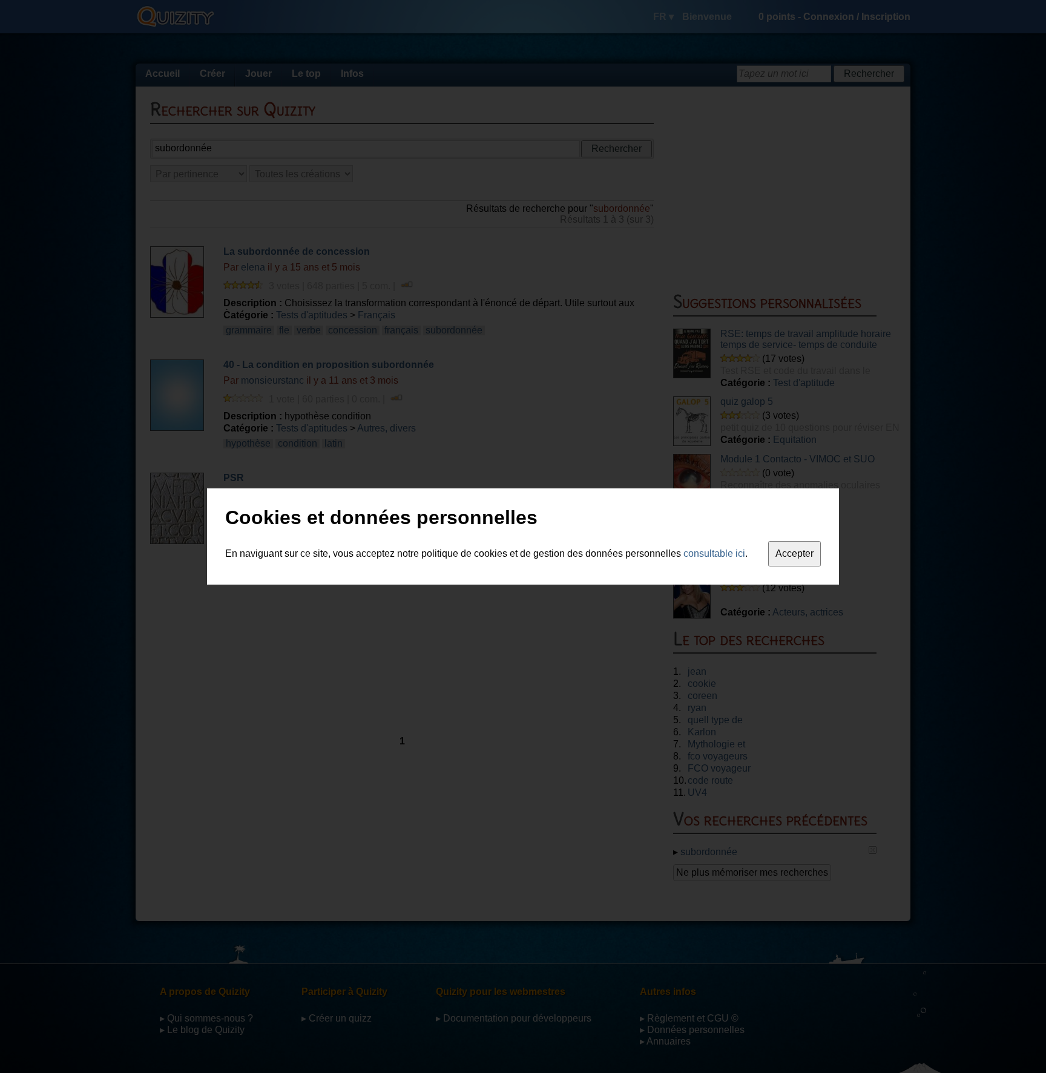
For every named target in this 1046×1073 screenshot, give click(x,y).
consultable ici (714, 553)
